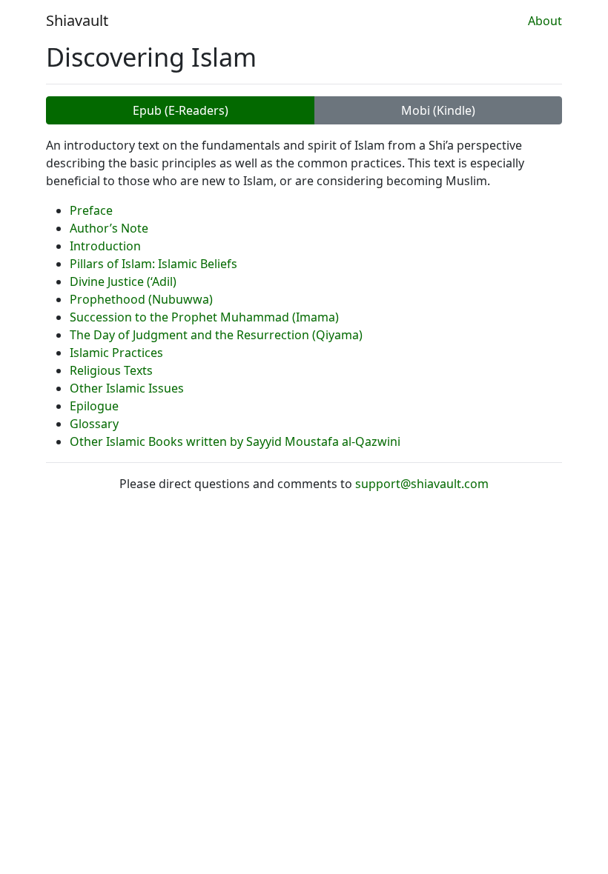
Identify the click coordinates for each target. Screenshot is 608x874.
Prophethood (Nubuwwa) (141, 299)
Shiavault (77, 20)
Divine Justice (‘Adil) (123, 281)
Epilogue (94, 406)
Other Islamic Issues (127, 388)
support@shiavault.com (422, 484)
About (545, 21)
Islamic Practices (116, 352)
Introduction (105, 246)
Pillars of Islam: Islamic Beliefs (153, 264)
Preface (91, 210)
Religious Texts (111, 370)
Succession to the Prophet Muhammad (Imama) (204, 317)
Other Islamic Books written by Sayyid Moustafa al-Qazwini (235, 441)
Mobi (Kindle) (438, 110)
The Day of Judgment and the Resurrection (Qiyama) (216, 335)
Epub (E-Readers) (180, 110)
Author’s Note (109, 228)
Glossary (94, 424)
